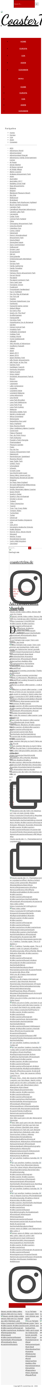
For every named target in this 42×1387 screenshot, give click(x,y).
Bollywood (14, 197)
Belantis (13, 188)
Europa (23, 48)
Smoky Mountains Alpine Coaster (23, 489)
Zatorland (13, 543)
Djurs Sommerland (17, 244)
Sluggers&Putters (17, 487)
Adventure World (16, 150)
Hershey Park (15, 320)
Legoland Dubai (16, 390)
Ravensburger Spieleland (20, 456)
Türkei (12, 515)
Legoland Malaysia (17, 393)
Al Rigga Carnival (16, 167)
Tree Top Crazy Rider (18, 508)
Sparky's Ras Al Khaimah (19, 496)
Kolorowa (13, 381)
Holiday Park (15, 334)
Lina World (14, 397)
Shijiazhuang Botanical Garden (21, 477)
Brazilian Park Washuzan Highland (23, 202)
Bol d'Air (13, 195)
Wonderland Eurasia (18, 539)
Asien (23, 62)
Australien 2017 (16, 181)
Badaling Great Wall (17, 183)
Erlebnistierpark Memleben (20, 259)
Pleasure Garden (16, 444)
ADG (11, 148)
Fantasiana (14, 270)
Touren (13, 506)
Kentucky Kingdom (17, 369)
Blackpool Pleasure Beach (20, 193)
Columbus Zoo (15, 228)
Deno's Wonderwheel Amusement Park (18, 236)
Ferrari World (15, 275)
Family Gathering (16, 266)
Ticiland (13, 501)
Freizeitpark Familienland (19, 289)
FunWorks (14, 303)
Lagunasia (14, 383)
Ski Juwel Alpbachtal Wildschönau (22, 484)
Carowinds (14, 214)
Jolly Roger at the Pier (18, 362)
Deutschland (15, 240)
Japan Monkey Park (17, 357)
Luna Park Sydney (17, 407)
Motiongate (14, 419)
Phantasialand (15, 442)
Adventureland (15, 153)
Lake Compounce (16, 386)
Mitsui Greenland (16, 416)
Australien (14, 179)
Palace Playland (16, 433)
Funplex (13, 299)
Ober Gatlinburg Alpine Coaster (22, 428)
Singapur (13, 480)
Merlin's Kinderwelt (17, 414)
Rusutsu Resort (16, 459)
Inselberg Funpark (17, 346)
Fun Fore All (14, 296)
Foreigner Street (16, 284)
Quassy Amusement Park (20, 451)
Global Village (15, 308)
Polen (12, 447)
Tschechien (14, 513)
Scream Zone (15, 470)
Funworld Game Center (19, 306)
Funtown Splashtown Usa (20, 301)
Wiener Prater (15, 536)
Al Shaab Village (16, 169)
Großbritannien (16, 315)
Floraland (13, 277)
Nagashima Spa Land (18, 421)
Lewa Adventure (16, 395)
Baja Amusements (17, 186)
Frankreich (14, 287)
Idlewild (13, 341)
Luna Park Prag (16, 404)
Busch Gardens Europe (19, 204)
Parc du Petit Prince (18, 435)
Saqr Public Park (16, 461)
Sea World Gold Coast (18, 473)
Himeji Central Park (17, 327)
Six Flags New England (19, 482)
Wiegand (13, 534)
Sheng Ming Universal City (20, 475)
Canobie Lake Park (17, 211)
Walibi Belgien (15, 529)
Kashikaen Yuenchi (17, 367)
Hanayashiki (14, 317)
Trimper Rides (15, 510)
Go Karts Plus (15, 310)
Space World (15, 491)
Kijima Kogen (15, 371)
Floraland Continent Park (19, 280)
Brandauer (14, 200)
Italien (12, 348)
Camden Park (15, 207)
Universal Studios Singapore (21, 520)
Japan (12, 350)
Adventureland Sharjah (19, 155)
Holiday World (15, 336)
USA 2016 (14, 524)
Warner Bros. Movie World (20, 531)
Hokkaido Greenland (18, 331)
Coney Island (15, 230)
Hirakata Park (15, 329)
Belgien (13, 190)
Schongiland (14, 466)
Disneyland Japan (16, 242)
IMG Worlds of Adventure (20, 343)
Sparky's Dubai (15, 494)
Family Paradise (16, 268)
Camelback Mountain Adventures (23, 209)
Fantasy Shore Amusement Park (22, 273)
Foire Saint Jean (16, 282)
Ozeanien (23, 69)
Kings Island (14, 374)
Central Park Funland (18, 219)
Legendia (13, 388)
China (12, 221)
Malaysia (13, 409)
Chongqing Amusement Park (21, 223)
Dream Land (14, 249)
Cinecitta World (16, 226)
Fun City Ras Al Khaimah (19, 294)
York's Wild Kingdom (18, 541)
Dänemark (14, 233)
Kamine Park (15, 364)
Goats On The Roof (17, 313)
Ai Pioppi (13, 162)
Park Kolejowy (15, 437)
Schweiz (13, 468)
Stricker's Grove (16, 499)
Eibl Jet (12, 254)
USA (23, 55)
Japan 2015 (14, 353)
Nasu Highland (15, 423)
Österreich (14, 430)
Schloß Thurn (15, 463)
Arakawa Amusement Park (20, 174)
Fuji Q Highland (16, 291)
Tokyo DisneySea (17, 503)
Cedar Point (14, 216)
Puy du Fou (14, 449)
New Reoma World (17, 426)
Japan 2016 (14, 355)
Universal (13, 517)
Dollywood (14, 247)
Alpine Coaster (15, 171)
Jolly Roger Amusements (19, 360)
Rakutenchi (14, 454)
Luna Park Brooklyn (17, 400)
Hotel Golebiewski (17, 339)
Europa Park (14, 263)
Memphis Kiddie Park (18, 411)
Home (23, 41)
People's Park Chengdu (19, 440)
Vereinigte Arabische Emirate (21, 527)
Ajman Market (15, 164)
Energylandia (15, 256)
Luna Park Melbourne (18, 402)
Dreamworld (15, 251)
